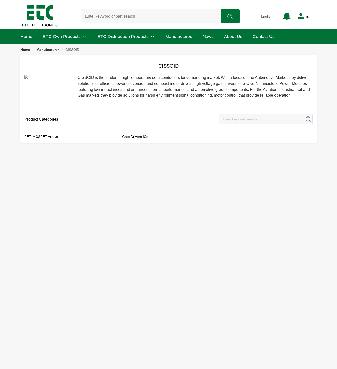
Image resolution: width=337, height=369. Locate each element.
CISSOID (72, 50)
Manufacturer (48, 50)
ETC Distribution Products (123, 36)
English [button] (266, 16)
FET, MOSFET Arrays (41, 137)
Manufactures (178, 36)
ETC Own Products (62, 36)
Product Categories (41, 119)
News (208, 36)
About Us (233, 36)
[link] (25, 50)
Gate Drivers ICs (135, 137)
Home (26, 36)
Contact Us (264, 36)
